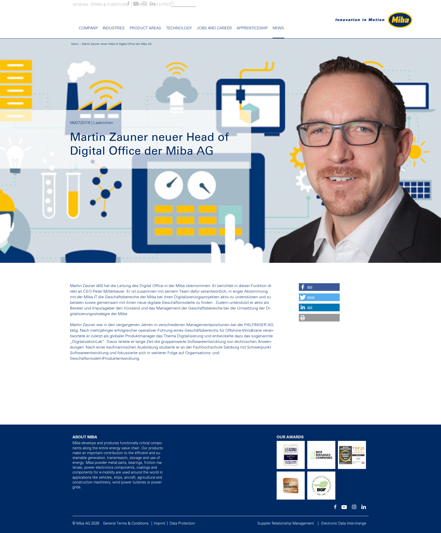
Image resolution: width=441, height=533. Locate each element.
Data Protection (182, 523)
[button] (319, 287)
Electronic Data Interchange (343, 523)
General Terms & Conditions (101, 5)
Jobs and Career (214, 28)
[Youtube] (136, 4)
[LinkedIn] (152, 4)
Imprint (159, 523)
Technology (179, 28)
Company (88, 28)
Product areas (145, 28)
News (278, 28)
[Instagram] (144, 4)
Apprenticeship (252, 28)
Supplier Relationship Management (286, 523)
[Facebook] (128, 4)
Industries (114, 28)
